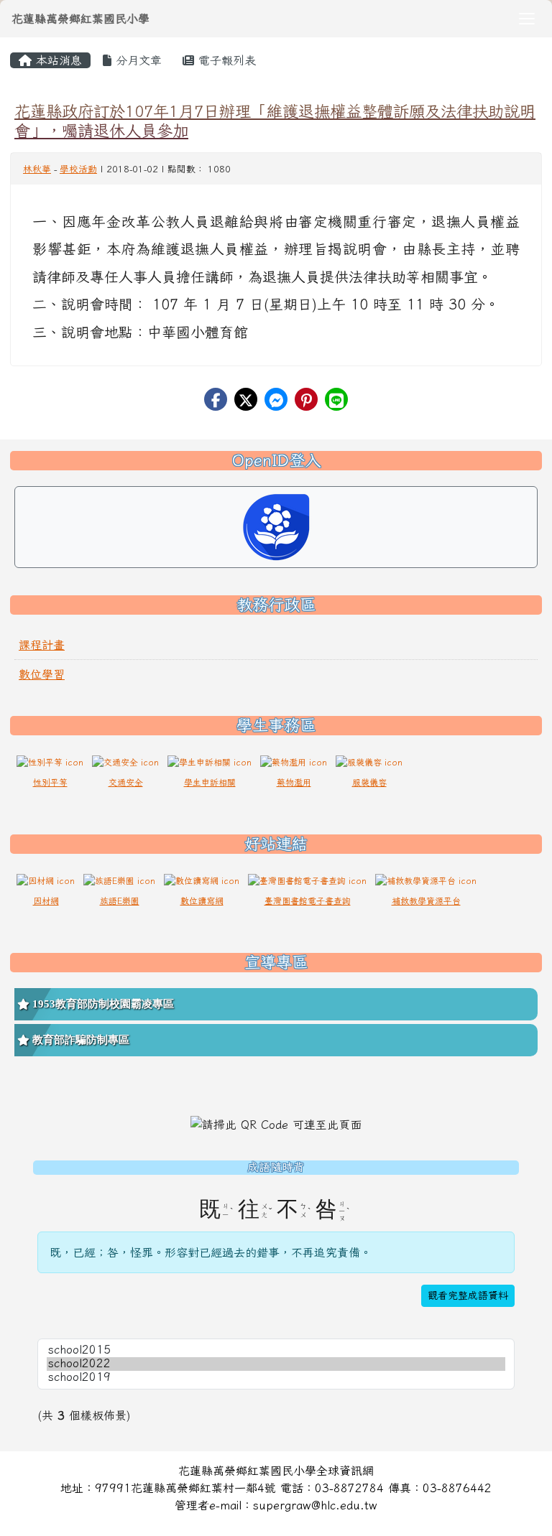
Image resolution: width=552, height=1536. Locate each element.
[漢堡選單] (526, 18)
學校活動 (78, 169)
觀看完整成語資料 (468, 1295)
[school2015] (276, 1350)
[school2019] (276, 1377)
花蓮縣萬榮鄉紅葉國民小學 (81, 18)
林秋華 (37, 169)
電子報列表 (225, 60)
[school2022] (276, 1364)
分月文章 (136, 60)
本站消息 (57, 60)
